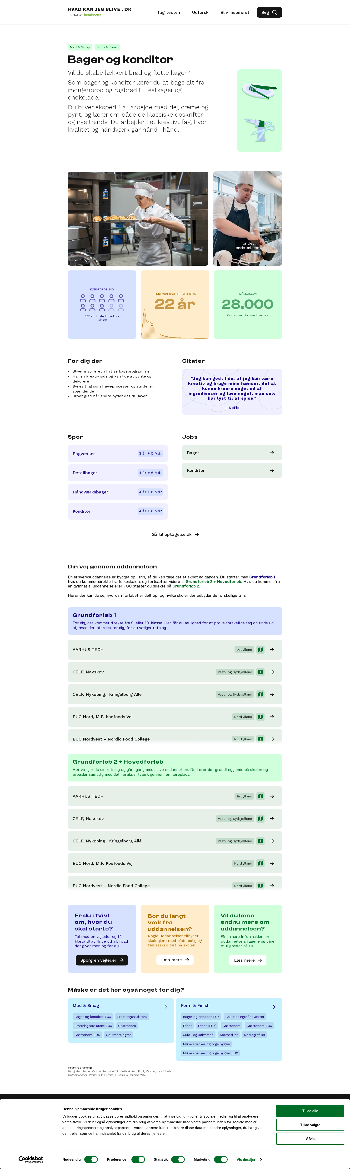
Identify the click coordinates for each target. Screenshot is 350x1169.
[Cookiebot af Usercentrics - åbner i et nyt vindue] (31, 1159)
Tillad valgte (310, 1125)
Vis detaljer (246, 1160)
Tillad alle (310, 1111)
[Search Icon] (269, 12)
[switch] (138, 1159)
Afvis (310, 1139)
